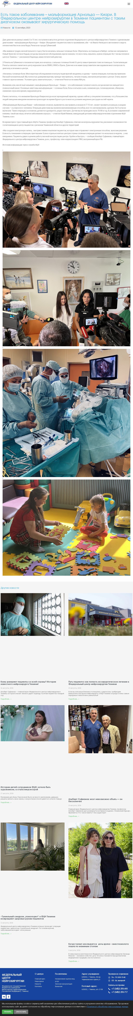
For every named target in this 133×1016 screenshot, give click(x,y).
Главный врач (40, 979)
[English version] (66, 3)
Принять (7, 1012)
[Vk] (4, 997)
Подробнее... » (6, 699)
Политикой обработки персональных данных (107, 1007)
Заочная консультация (63, 984)
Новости (6, 28)
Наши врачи (39, 981)
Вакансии (58, 986)
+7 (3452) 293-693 (120, 989)
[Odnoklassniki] (8, 997)
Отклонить (21, 1012)
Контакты (38, 986)
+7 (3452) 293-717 (120, 992)
